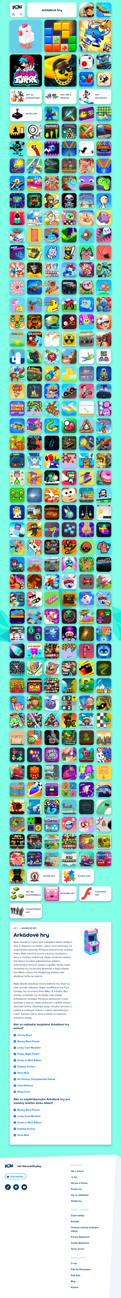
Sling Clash (23, 1092)
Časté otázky (77, 1216)
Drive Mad (23, 1073)
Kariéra (74, 1287)
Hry (16, 928)
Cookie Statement (80, 1243)
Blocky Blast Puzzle (28, 1041)
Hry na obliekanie (80, 1195)
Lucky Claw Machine (29, 1047)
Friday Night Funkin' (28, 1054)
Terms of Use (77, 1249)
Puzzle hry (76, 1189)
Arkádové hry (29, 928)
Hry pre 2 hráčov (79, 1183)
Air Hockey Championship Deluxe (36, 1079)
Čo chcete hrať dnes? (21, 14)
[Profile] (13, 14)
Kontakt (75, 1222)
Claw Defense (25, 1085)
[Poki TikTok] (8, 1187)
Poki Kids (75, 1275)
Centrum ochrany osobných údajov (85, 1229)
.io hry (74, 1177)
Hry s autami (77, 1171)
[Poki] (17, 7)
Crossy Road (24, 1035)
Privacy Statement (80, 1237)
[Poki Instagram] (16, 1187)
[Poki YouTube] (24, 1187)
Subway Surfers (26, 1066)
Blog (73, 1281)
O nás (74, 1263)
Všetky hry (76, 1201)
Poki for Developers (81, 1269)
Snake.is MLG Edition (29, 1060)
